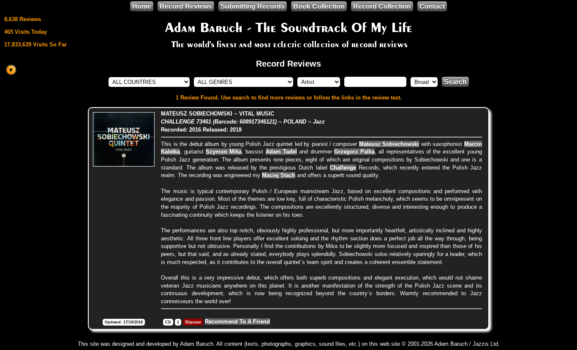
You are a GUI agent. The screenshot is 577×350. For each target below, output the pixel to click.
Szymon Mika (224, 151)
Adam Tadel (281, 151)
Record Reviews (186, 6)
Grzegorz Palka (354, 151)
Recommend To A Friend (237, 321)
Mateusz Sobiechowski (389, 144)
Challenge (343, 167)
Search (455, 81)
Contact (432, 6)
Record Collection (382, 6)
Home (141, 6)
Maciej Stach (278, 175)
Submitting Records (252, 6)
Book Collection (319, 6)
